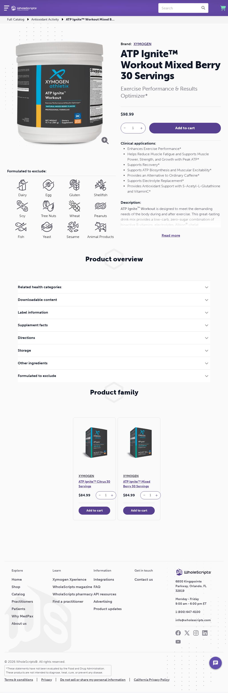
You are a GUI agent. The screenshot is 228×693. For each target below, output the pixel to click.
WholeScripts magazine (72, 587)
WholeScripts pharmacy (73, 594)
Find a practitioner (68, 601)
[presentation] (204, 8)
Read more (171, 235)
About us (19, 623)
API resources (105, 594)
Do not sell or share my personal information (93, 680)
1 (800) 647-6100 (187, 612)
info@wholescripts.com (193, 620)
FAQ (97, 587)
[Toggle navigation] (6, 8)
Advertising (103, 601)
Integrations (104, 579)
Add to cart (185, 128)
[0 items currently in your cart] (223, 8)
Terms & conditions (18, 680)
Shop (16, 587)
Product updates (108, 609)
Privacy (46, 680)
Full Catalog (15, 19)
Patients (18, 609)
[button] (114, 287)
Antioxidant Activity (45, 19)
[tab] (114, 287)
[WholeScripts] (24, 8)
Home (17, 579)
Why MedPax (22, 616)
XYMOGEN (142, 44)
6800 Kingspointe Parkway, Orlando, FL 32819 (191, 586)
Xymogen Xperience (69, 579)
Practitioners (22, 601)
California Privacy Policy (151, 680)
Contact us (143, 579)
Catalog (18, 594)
